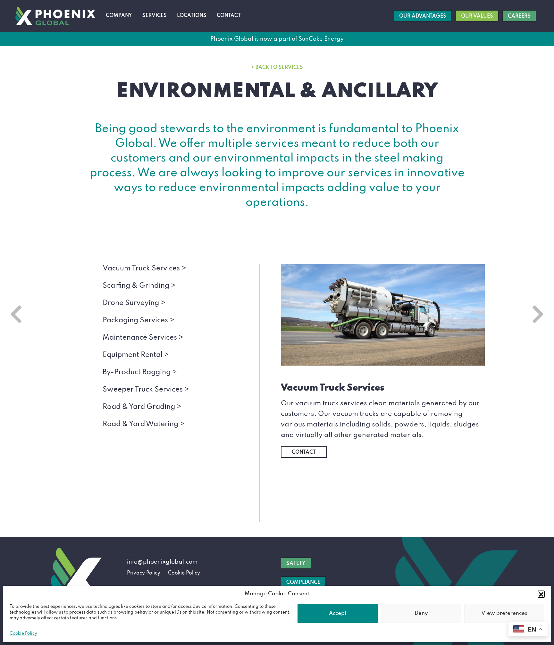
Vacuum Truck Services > (144, 268)
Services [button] (154, 15)
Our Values (477, 16)
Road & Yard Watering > (144, 424)
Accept (338, 613)
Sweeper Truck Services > (146, 389)
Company (119, 15)
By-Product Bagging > (140, 372)
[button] (541, 594)
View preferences (504, 613)
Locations (191, 15)
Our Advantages (422, 16)
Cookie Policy (23, 634)
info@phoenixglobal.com (162, 562)
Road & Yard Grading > (142, 406)
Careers (519, 16)
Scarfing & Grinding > (139, 285)
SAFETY (296, 563)
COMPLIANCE (303, 582)
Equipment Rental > (136, 355)
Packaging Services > (138, 320)
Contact (229, 15)
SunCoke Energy (321, 39)
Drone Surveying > (134, 303)
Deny (421, 613)
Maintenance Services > (143, 337)
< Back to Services (277, 67)
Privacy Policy (143, 573)
